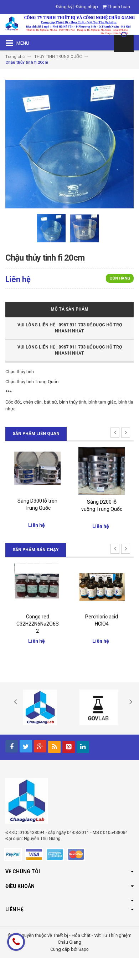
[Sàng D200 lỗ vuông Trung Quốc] (101, 470)
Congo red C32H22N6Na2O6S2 (37, 624)
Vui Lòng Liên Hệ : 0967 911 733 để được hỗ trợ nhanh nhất (69, 328)
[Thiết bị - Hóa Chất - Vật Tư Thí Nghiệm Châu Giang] (69, 23)
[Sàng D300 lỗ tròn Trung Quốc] (37, 470)
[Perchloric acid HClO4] (101, 586)
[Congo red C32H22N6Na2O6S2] (37, 586)
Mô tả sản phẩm (69, 309)
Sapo (83, 949)
